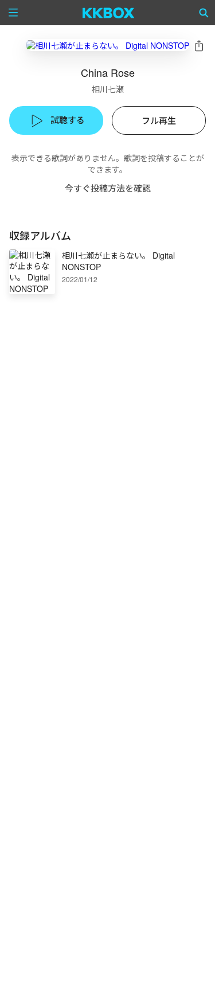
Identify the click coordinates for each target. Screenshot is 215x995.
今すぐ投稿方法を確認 (108, 188)
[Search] (204, 12)
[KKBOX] (108, 12)
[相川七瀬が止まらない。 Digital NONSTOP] (107, 45)
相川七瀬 (108, 89)
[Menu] (13, 12)
